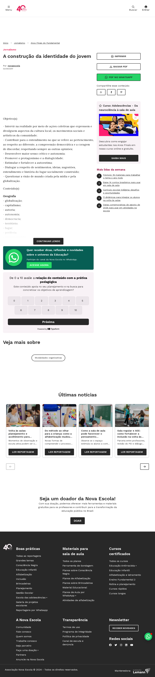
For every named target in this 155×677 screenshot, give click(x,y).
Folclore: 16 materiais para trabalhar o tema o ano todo (119, 176)
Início (5, 43)
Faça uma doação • (27, 650)
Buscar (133, 9)
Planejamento (24, 588)
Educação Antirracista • (123, 565)
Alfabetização (24, 574)
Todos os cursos (118, 561)
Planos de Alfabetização (76, 578)
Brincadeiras (23, 583)
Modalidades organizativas (48, 357)
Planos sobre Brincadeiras (78, 583)
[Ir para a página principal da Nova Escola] (21, 8)
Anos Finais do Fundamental (45, 43)
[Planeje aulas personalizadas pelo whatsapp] (148, 637)
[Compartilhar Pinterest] (121, 92)
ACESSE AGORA (39, 265)
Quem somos (23, 636)
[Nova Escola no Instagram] (121, 645)
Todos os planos (72, 561)
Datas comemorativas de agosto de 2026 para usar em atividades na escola (119, 207)
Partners (21, 654)
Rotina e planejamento (122, 584)
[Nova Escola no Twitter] (116, 645)
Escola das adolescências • (31, 597)
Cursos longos (117, 593)
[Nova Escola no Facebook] (110, 645)
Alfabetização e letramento (125, 574)
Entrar (146, 9)
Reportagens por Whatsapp (32, 610)
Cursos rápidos (118, 588)
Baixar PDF (120, 66)
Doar (77, 520)
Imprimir (120, 56)
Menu (8, 9)
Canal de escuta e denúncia (73, 642)
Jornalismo (19, 43)
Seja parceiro (23, 645)
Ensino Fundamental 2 (122, 579)
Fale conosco (23, 631)
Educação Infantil (26, 569)
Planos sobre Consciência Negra (77, 572)
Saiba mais (118, 158)
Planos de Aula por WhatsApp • (74, 594)
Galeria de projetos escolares (27, 604)
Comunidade (23, 627)
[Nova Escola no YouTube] (131, 645)
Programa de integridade (77, 631)
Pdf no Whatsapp (120, 77)
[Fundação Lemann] (141, 670)
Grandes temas (25, 560)
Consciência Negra (27, 565)
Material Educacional (75, 587)
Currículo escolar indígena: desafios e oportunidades (119, 191)
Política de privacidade (76, 636)
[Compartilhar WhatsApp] (101, 92)
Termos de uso (71, 627)
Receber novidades (123, 628)
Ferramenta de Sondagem (78, 565)
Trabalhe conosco (26, 640)
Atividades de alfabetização (78, 600)
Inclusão (21, 579)
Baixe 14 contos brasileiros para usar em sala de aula (119, 184)
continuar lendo (48, 241)
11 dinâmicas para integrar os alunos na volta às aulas (119, 198)
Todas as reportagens (28, 555)
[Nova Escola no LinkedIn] (126, 645)
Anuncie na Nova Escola (30, 659)
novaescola (14, 66)
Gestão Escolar (24, 592)
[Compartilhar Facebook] (111, 92)
